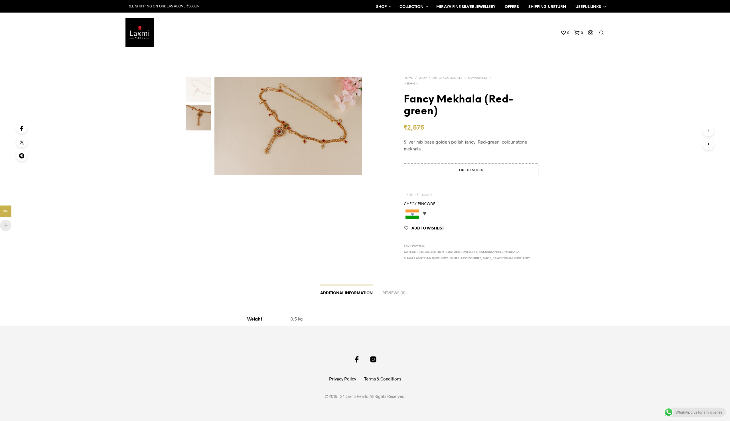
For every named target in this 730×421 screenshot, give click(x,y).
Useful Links (588, 7)
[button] (565, 33)
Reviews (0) (393, 293)
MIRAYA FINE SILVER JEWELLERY (465, 7)
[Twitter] (21, 141)
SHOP (381, 7)
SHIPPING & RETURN (547, 7)
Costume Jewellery (461, 252)
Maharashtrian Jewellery (426, 258)
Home (408, 78)
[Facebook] (21, 128)
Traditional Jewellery (511, 258)
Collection (411, 7)
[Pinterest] (21, 155)
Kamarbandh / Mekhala (499, 252)
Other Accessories (447, 78)
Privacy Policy (342, 378)
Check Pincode (419, 204)
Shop (423, 78)
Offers (512, 7)
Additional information (346, 293)
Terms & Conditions (382, 378)
